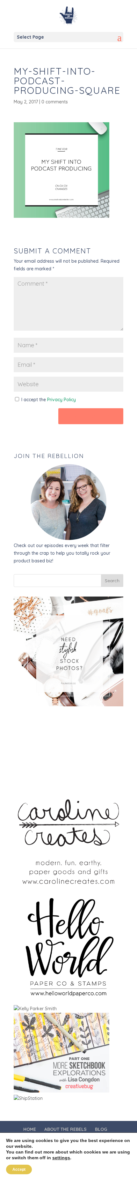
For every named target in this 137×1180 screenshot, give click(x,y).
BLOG (101, 1129)
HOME (29, 1129)
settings (61, 1157)
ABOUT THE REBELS (65, 1129)
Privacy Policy (61, 399)
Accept (18, 1169)
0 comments (54, 102)
